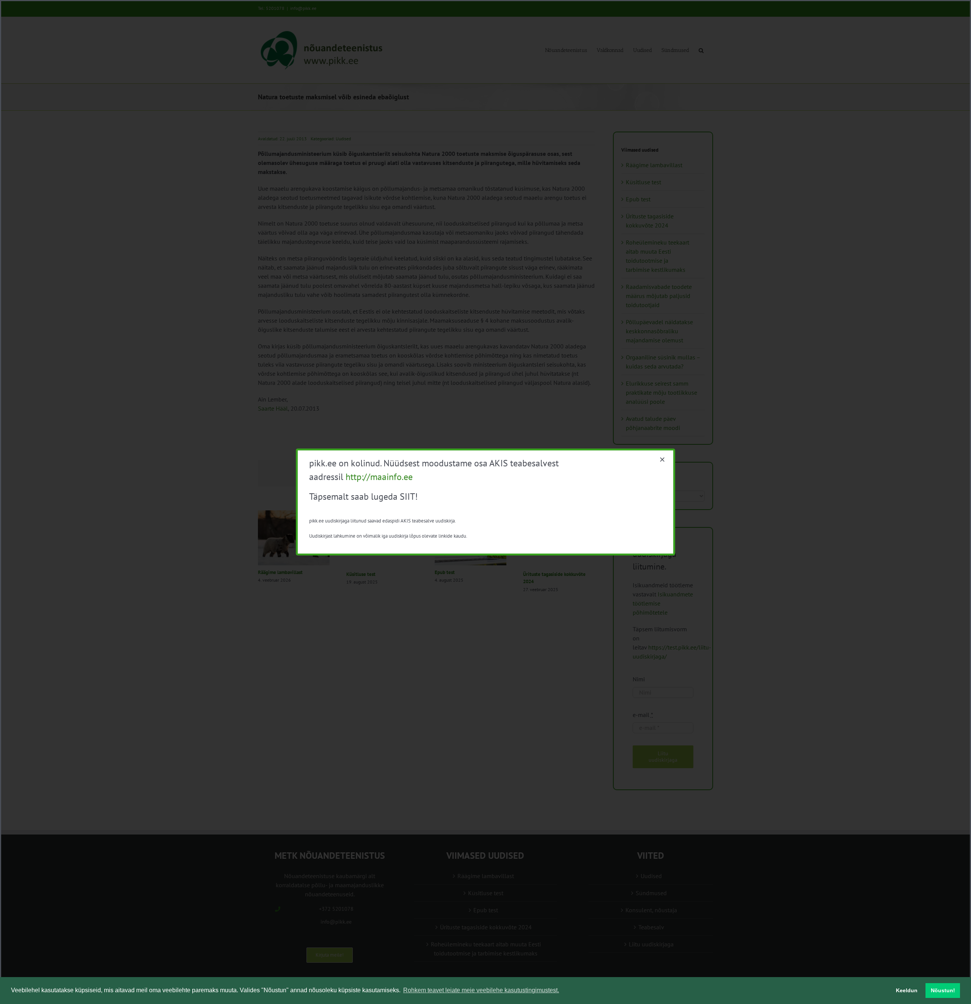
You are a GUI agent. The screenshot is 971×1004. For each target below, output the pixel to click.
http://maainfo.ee (379, 477)
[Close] (662, 459)
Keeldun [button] (907, 990)
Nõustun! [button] (943, 990)
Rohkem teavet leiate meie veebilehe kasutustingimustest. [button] (481, 990)
